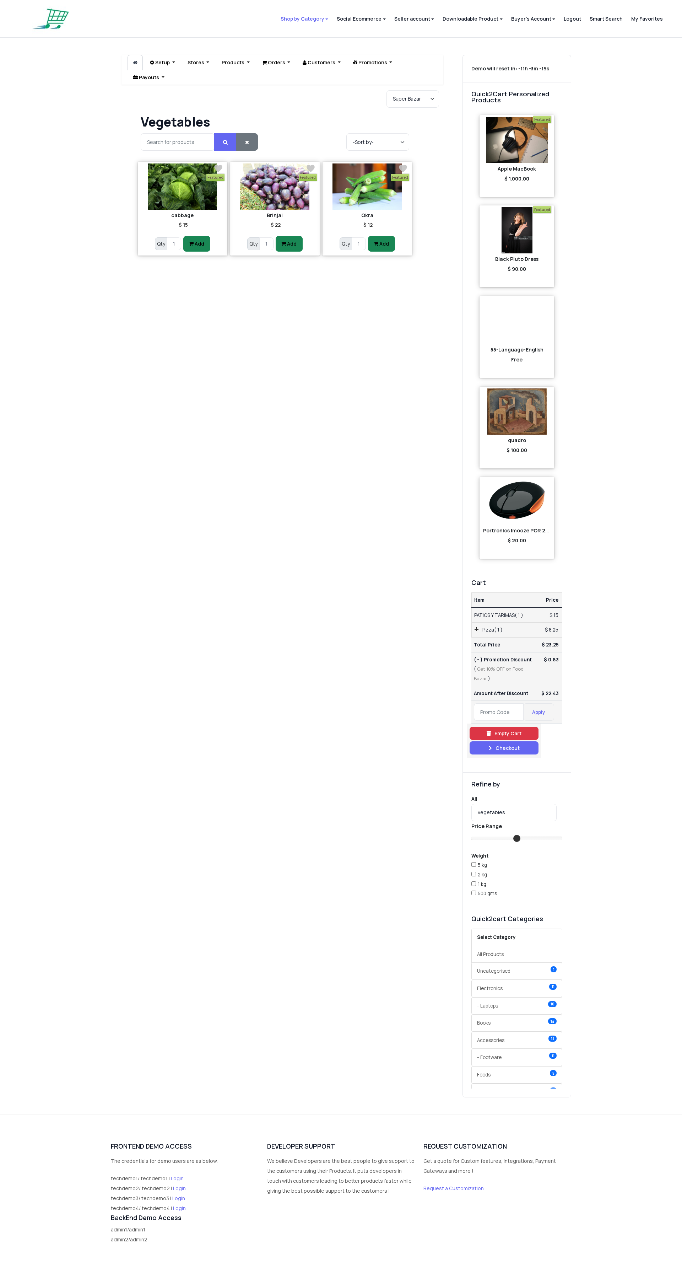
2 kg (482, 874)
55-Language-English (517, 349)
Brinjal (275, 215)
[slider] (516, 838)
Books (515, 1022)
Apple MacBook (517, 168)
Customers (321, 62)
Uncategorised (515, 970)
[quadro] (517, 411)
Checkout (507, 748)
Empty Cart (507, 733)
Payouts (149, 77)
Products (233, 62)
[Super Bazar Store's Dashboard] (135, 62)
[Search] (225, 142)
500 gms (487, 893)
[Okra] (367, 186)
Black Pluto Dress (516, 259)
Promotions (372, 62)
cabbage (182, 215)
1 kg (482, 884)
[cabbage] (182, 186)
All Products (490, 954)
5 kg (482, 865)
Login (177, 1178)
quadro (517, 440)
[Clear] (247, 142)
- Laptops (515, 1005)
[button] (304, 19)
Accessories (515, 1039)
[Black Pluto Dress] (517, 230)
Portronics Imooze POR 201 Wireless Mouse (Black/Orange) (517, 530)
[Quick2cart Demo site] (50, 18)
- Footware (515, 1057)
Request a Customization (453, 1188)
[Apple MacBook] (517, 140)
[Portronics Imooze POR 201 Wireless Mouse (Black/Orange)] (517, 502)
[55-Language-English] (517, 321)
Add (199, 243)
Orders (276, 62)
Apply (538, 712)
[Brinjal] (275, 186)
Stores (196, 62)
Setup (162, 62)
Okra (367, 215)
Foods (515, 1074)
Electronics (515, 988)
